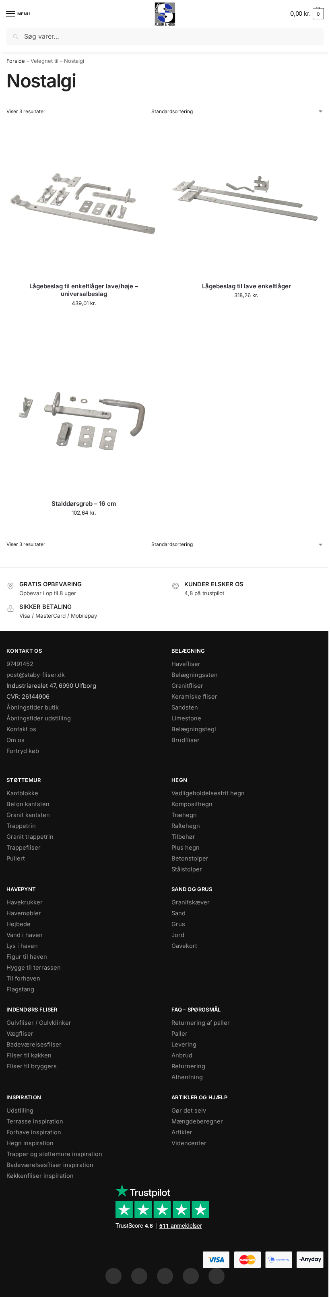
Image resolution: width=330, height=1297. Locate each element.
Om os (15, 740)
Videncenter (188, 1143)
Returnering (188, 1066)
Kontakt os (21, 729)
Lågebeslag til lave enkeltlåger (246, 286)
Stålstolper (186, 869)
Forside (15, 61)
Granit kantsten (28, 815)
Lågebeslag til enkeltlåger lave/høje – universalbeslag (83, 290)
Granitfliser (187, 685)
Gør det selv (188, 1110)
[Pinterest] (165, 1276)
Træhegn (184, 815)
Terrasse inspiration (34, 1121)
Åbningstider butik (32, 707)
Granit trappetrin (30, 836)
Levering (183, 1044)
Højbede (18, 924)
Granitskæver (190, 902)
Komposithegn (191, 804)
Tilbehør (183, 836)
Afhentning (187, 1077)
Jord (177, 935)
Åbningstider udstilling (38, 718)
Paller (179, 1033)
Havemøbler (23, 913)
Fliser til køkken (29, 1055)
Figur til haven (26, 956)
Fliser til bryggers (31, 1066)
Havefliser (185, 664)
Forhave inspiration (33, 1132)
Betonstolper (189, 858)
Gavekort (184, 945)
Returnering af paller (200, 1022)
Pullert (15, 858)
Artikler (181, 1132)
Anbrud (181, 1055)
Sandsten (184, 707)
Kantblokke (22, 793)
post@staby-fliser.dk (35, 674)
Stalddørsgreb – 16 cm (84, 503)
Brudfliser (185, 740)
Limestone (186, 718)
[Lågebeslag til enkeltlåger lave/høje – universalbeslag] (83, 198)
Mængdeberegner (197, 1121)
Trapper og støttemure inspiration (54, 1154)
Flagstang (20, 989)
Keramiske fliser (194, 696)
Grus (178, 924)
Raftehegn (185, 826)
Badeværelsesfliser (34, 1044)
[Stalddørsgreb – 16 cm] (83, 416)
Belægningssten (194, 674)
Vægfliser (19, 1033)
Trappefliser (23, 847)
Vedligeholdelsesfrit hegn (208, 793)
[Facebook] (113, 1276)
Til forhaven (23, 978)
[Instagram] (139, 1276)
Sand (178, 913)
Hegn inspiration (30, 1143)
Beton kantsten (28, 804)
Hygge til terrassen (33, 967)
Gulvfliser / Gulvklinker (38, 1022)
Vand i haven (24, 935)
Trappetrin (21, 826)
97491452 (19, 664)
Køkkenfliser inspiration (40, 1175)
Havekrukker (24, 902)
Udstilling (19, 1110)
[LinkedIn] (191, 1276)
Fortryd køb (22, 751)
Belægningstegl (193, 729)
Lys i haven (22, 945)
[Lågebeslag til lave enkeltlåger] (246, 198)
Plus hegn (185, 847)
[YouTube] (216, 1276)
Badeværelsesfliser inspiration (49, 1165)
